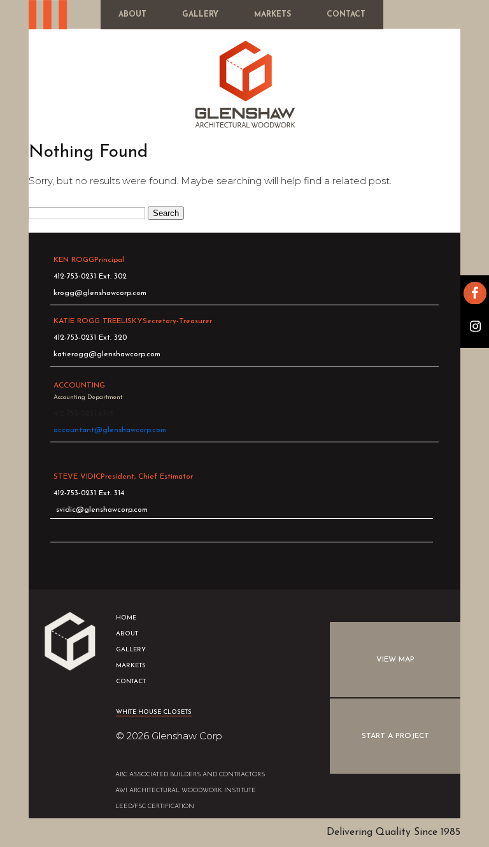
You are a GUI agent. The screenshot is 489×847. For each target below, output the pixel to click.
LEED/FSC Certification (154, 806)
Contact (346, 14)
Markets (272, 14)
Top (395, 811)
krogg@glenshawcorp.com (99, 293)
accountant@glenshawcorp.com (109, 430)
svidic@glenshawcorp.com (102, 510)
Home (126, 617)
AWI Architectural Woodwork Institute (185, 790)
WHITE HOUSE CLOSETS (154, 712)
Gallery (200, 14)
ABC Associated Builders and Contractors (190, 774)
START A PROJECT (395, 736)
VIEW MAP (395, 659)
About (132, 14)
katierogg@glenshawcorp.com (106, 354)
